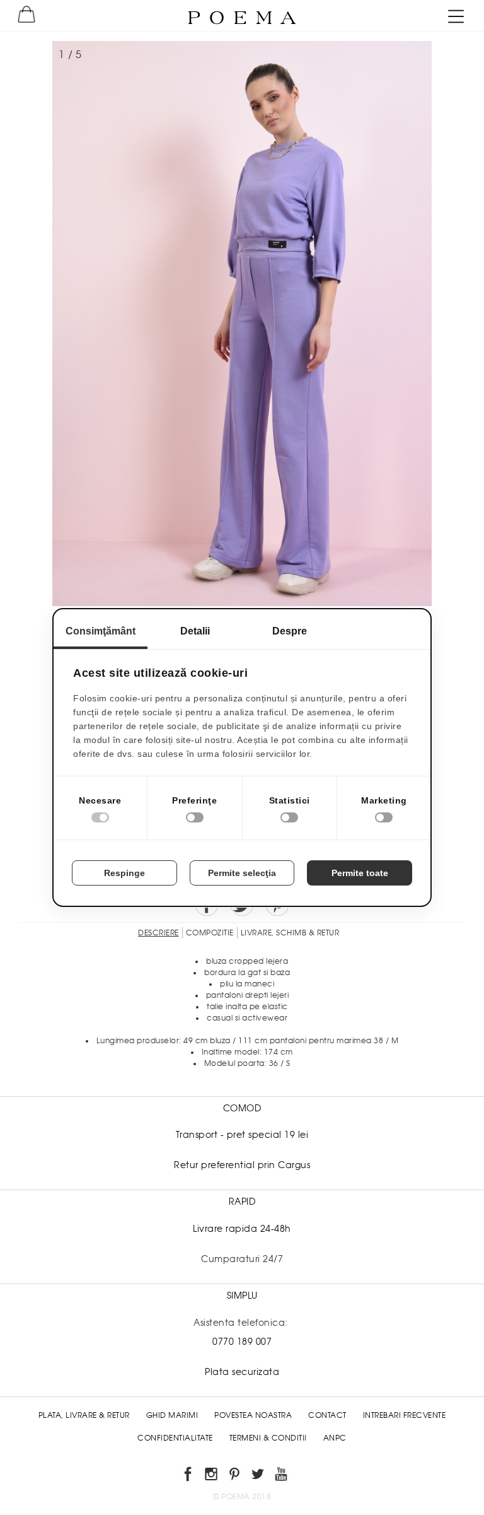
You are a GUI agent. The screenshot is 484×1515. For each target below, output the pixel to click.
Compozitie (210, 932)
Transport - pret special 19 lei (242, 1135)
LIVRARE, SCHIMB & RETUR (290, 932)
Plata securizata (242, 1372)
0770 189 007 (242, 1342)
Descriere (158, 932)
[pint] (236, 1476)
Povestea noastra (253, 1415)
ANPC (335, 1438)
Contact (327, 1415)
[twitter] (260, 1476)
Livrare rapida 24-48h (242, 1229)
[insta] (213, 1476)
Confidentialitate (175, 1438)
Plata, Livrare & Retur (84, 1415)
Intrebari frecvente (404, 1415)
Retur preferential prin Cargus (242, 1165)
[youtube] (283, 1476)
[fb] (190, 1476)
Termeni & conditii (268, 1438)
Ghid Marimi (172, 1415)
